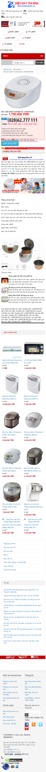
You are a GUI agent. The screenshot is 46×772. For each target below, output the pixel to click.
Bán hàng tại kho (9, 717)
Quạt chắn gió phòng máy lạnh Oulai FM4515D (12, 361)
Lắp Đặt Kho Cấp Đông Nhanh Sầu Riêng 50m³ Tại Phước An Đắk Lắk (21, 591)
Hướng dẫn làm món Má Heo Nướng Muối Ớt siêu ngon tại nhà (22, 606)
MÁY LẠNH (14, 31)
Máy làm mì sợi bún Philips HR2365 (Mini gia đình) (33, 507)
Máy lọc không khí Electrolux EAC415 (9, 397)
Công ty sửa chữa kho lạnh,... (10, 688)
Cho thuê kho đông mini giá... (11, 699)
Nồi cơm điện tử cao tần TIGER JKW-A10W (11, 505)
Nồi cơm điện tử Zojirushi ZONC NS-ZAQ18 (11, 469)
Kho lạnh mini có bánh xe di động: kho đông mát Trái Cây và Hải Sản (22, 600)
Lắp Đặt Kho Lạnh (14, 752)
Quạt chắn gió (8, 566)
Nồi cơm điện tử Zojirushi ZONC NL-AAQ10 (33, 433)
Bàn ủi (6, 555)
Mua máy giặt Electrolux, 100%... (33, 688)
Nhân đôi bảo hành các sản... (11, 712)
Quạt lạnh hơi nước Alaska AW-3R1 (31, 526)
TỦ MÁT (27, 38)
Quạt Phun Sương (10, 569)
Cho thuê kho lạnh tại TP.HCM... (10, 693)
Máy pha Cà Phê (9, 543)
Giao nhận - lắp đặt (9, 723)
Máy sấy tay (8, 558)
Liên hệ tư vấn (10, 143)
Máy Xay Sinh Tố (10, 547)
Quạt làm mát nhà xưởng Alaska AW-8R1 (11, 526)
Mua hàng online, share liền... (33, 682)
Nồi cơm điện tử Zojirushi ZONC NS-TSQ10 (11, 433)
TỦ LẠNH (31, 31)
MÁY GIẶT (11, 38)
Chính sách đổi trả (9, 720)
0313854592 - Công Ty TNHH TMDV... (32, 699)
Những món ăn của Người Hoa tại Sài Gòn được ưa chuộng (21, 618)
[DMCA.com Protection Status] (13, 760)
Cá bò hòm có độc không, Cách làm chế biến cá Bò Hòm (21, 642)
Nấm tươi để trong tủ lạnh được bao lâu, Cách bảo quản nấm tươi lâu (23, 636)
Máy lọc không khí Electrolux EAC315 (31, 397)
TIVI (22, 44)
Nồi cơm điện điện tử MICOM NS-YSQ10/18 (32, 469)
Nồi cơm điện (8, 551)
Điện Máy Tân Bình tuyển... (31, 693)
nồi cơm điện (10, 171)
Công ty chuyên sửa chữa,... (10, 682)
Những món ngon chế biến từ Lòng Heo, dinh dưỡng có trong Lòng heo (22, 612)
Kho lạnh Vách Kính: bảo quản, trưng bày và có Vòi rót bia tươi (22, 624)
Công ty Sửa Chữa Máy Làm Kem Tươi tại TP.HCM (21, 595)
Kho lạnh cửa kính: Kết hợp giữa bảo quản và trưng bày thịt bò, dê (23, 630)
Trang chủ (7, 69)
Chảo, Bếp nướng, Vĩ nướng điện (15, 562)
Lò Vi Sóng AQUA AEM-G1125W (33, 361)
